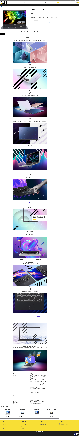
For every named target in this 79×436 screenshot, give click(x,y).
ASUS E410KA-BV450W (34, 14)
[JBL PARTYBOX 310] (57, 7)
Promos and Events (4, 424)
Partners (2, 429)
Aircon (21, 429)
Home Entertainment (23, 425)
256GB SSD (45, 22)
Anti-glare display (50, 22)
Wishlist (67, 0)
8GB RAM (47, 22)
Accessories (22, 428)
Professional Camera (23, 424)
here (16, 404)
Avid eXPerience (3, 428)
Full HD (53, 22)
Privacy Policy (41, 423)
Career (2, 425)
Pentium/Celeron (37, 22)
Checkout (70, 0)
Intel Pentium (55, 22)
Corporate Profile (3, 423)
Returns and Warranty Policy (43, 424)
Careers (72, 0)
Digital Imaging (22, 423)
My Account (77, 0)
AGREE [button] (34, 219)
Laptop (34, 22)
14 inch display (41, 22)
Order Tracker (74, 0)
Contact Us (3, 426)
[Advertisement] (69, 27)
